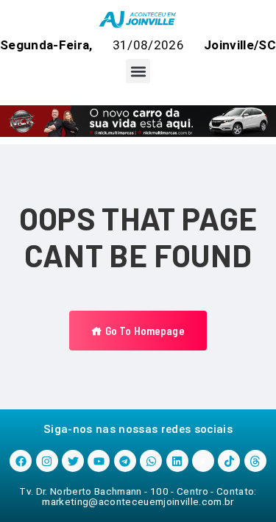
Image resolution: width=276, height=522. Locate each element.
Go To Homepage (143, 330)
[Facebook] (21, 461)
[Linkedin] (177, 461)
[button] (138, 71)
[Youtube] (99, 461)
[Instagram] (47, 461)
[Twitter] (73, 461)
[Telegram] (125, 461)
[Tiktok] (229, 461)
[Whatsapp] (151, 461)
